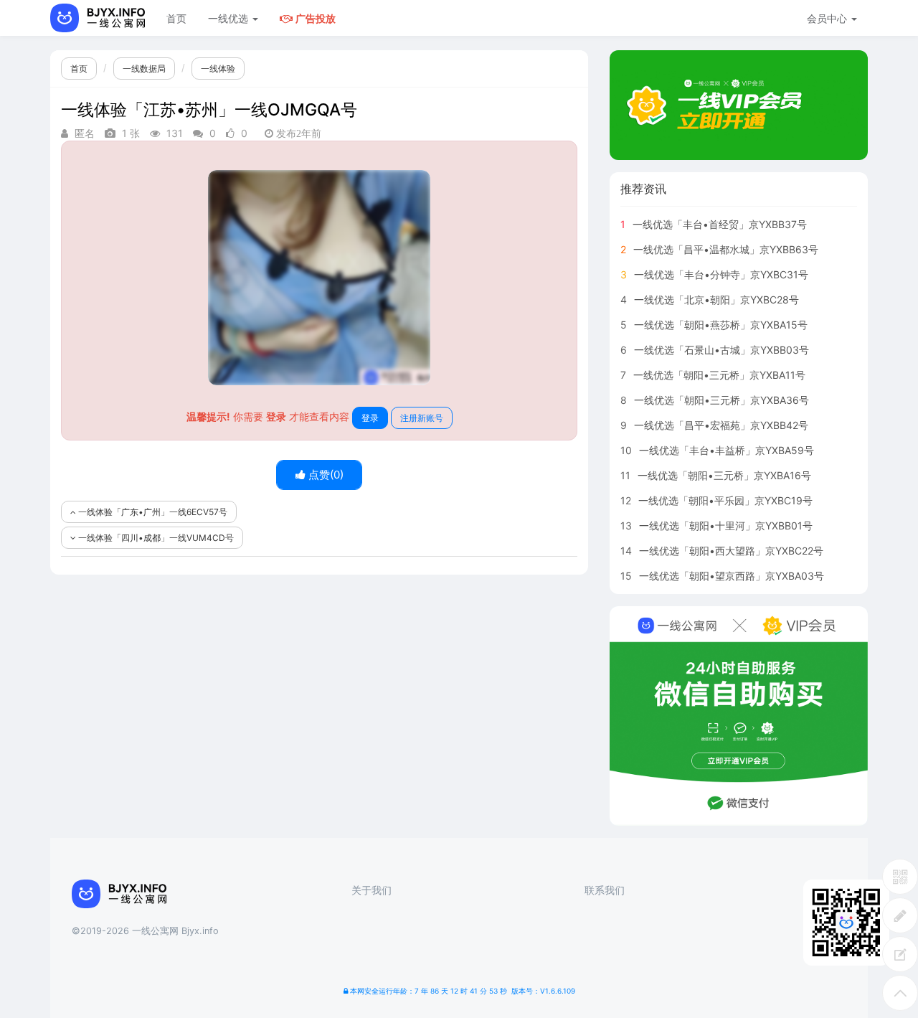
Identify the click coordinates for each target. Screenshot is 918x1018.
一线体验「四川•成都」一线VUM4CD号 (155, 537)
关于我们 (371, 890)
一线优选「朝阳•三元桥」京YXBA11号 (719, 375)
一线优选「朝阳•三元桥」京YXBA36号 (721, 400)
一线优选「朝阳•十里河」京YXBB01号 (726, 525)
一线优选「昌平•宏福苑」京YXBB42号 (721, 425)
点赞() (325, 474)
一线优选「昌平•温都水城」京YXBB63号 (725, 249)
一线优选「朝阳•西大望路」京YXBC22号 (731, 551)
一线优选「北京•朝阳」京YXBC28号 (716, 299)
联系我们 (605, 890)
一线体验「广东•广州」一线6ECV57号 (151, 511)
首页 (176, 18)
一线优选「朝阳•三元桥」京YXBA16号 (724, 475)
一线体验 (218, 68)
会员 (827, 18)
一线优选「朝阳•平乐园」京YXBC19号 (725, 500)
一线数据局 (144, 68)
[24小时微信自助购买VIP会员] (739, 716)
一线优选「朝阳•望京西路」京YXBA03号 (731, 576)
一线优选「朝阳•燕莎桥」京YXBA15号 (721, 325)
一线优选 (229, 18)
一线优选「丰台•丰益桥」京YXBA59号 (726, 450)
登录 (370, 418)
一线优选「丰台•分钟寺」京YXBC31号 (721, 274)
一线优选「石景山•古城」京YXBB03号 (721, 350)
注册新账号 (421, 418)
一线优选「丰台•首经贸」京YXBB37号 (720, 224)
